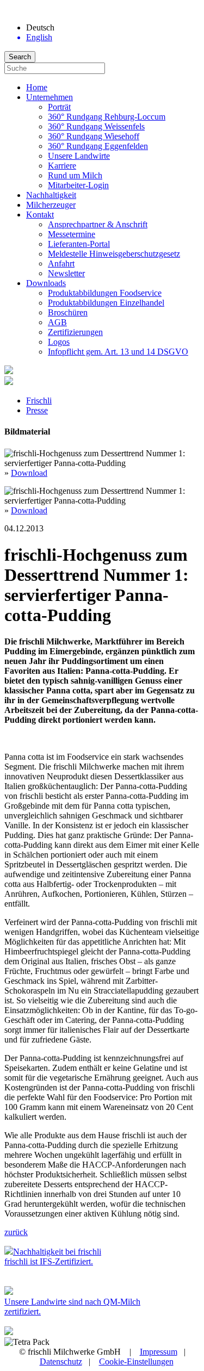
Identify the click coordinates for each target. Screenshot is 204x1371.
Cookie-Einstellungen (136, 1361)
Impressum (158, 1351)
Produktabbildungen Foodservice (105, 292)
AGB (57, 322)
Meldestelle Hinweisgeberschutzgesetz (114, 253)
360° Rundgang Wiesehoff (93, 136)
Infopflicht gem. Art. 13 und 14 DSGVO (118, 351)
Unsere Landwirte (79, 155)
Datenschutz (61, 1361)
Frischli (39, 400)
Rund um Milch (75, 175)
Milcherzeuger (51, 204)
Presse (37, 410)
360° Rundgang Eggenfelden (98, 146)
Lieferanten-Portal (79, 244)
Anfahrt (61, 263)
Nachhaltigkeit (51, 195)
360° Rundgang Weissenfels (96, 126)
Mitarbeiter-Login (78, 185)
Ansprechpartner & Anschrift (97, 224)
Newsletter (66, 273)
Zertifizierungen (75, 332)
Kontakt (40, 214)
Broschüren (68, 312)
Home (36, 87)
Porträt (59, 106)
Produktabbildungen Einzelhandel (106, 302)
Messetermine (71, 234)
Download (29, 472)
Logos (59, 341)
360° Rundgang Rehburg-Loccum (106, 116)
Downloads (46, 283)
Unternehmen (49, 97)
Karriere (62, 165)
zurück (16, 1232)
